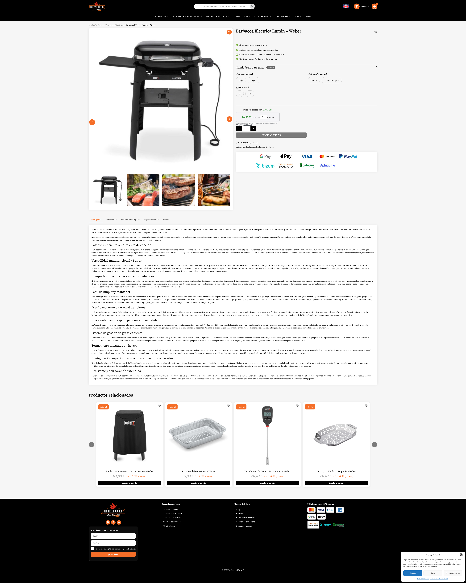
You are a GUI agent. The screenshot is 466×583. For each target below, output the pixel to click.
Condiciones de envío (245, 517)
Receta (166, 219)
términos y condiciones (125, 548)
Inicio (91, 25)
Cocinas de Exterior (216, 16)
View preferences (453, 573)
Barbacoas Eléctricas (115, 25)
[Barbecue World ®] (97, 6)
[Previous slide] (91, 444)
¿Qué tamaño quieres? (317, 74)
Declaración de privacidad (439, 579)
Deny (433, 573)
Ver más (255, 125)
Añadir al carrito (271, 135)
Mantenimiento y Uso (130, 219)
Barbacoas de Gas (171, 509)
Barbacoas (160, 16)
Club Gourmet (261, 16)
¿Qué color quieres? (244, 74)
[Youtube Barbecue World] (119, 523)
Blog (308, 16)
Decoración (282, 16)
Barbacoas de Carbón (172, 513)
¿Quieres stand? (243, 87)
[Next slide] (374, 444)
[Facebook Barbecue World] (113, 523)
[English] (346, 7)
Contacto (240, 513)
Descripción (96, 219)
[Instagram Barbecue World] (108, 523)
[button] (461, 555)
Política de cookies (423, 579)
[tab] (96, 219)
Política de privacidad (245, 521)
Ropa (297, 16)
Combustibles (241, 16)
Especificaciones (151, 219)
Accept (413, 573)
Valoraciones (111, 219)
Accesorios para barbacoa (186, 16)
